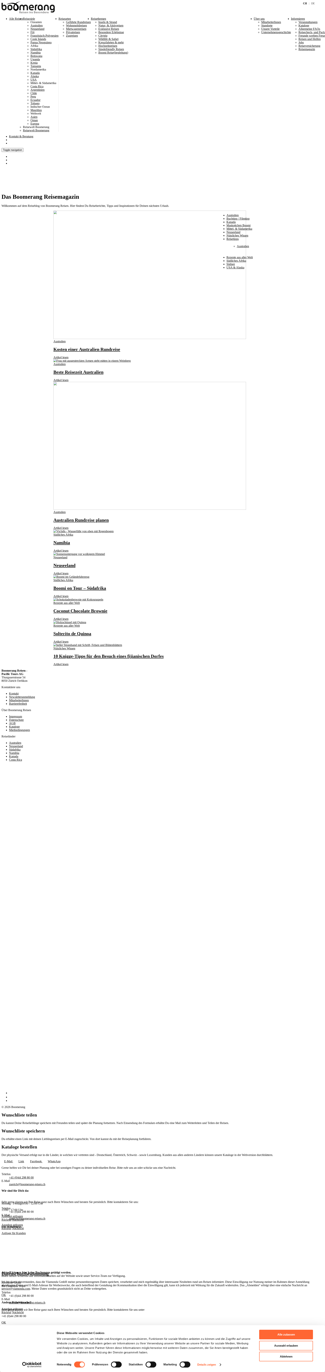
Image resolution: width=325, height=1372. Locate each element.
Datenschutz (16, 719)
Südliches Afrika (236, 260)
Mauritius (36, 110)
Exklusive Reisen (108, 28)
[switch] (116, 1364)
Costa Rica (36, 86)
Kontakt (21, 136)
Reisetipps (232, 238)
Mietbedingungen (19, 730)
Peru (33, 96)
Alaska (34, 76)
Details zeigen (206, 1364)
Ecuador (35, 100)
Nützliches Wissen (237, 235)
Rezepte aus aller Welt (239, 257)
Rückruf (6, 1228)
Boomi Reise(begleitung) (113, 52)
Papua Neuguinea (41, 42)
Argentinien (37, 89)
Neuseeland (37, 28)
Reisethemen (98, 18)
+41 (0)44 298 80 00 (21, 1177)
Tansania (35, 66)
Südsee (230, 264)
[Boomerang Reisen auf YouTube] (11, 1100)
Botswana (36, 56)
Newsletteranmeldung (22, 697)
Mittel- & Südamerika (239, 228)
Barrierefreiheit (18, 703)
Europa (34, 123)
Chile (33, 93)
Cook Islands (38, 39)
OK (4, 1322)
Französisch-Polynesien (44, 35)
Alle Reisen (16, 18)
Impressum (15, 716)
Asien (33, 116)
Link (21, 1161)
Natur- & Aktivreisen (110, 25)
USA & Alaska (235, 267)
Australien (36, 25)
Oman (34, 120)
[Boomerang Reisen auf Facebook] (10, 1092)
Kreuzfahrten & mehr (111, 42)
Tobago (34, 103)
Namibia (35, 52)
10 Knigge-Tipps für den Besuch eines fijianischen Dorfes (108, 656)
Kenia (34, 62)
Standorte (267, 25)
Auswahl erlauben (286, 1345)
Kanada (35, 72)
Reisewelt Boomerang (36, 130)
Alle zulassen (286, 1334)
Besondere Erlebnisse (111, 32)
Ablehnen (286, 1356)
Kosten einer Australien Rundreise (86, 349)
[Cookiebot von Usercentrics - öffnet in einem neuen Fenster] (31, 1364)
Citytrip (102, 35)
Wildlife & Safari (108, 39)
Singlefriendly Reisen (111, 49)
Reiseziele (29, 18)
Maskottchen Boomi (238, 225)
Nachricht (18, 1228)
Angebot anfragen (12, 1224)
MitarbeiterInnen (19, 700)
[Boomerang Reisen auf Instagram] (10, 1097)
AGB (12, 723)
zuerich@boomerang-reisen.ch (27, 1184)
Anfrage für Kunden (14, 1233)
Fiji (32, 32)
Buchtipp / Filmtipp (238, 218)
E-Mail (8, 1161)
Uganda (35, 59)
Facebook (36, 1161)
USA (33, 79)
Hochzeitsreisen (107, 45)
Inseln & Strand (107, 22)
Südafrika (36, 49)
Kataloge (14, 726)
